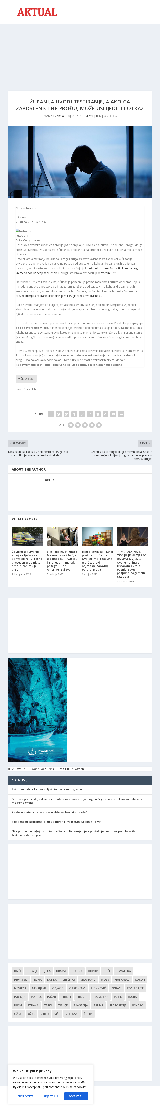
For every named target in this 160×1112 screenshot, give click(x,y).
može (105, 979)
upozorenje (117, 1005)
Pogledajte (135, 988)
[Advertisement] (80, 53)
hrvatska (123, 971)
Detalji (32, 971)
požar (51, 997)
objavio (58, 988)
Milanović (87, 979)
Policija (19, 997)
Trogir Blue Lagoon (71, 769)
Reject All (51, 1096)
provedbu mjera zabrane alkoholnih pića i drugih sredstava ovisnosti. (59, 296)
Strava (33, 1005)
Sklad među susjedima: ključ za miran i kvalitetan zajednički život (57, 822)
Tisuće (63, 1005)
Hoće (107, 971)
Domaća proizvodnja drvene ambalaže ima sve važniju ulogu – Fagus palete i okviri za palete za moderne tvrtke (77, 800)
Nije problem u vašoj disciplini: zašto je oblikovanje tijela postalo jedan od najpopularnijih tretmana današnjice (73, 833)
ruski (18, 1005)
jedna (37, 979)
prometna (100, 997)
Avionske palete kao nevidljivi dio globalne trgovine (47, 789)
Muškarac (122, 979)
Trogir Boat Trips (42, 769)
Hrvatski (21, 979)
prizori (82, 997)
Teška (48, 1005)
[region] (51, 1084)
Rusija (132, 997)
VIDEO (45, 1014)
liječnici (69, 979)
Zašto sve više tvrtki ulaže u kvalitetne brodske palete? (49, 812)
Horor (93, 971)
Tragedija (80, 1005)
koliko (52, 979)
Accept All (76, 1096)
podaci (116, 988)
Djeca (47, 971)
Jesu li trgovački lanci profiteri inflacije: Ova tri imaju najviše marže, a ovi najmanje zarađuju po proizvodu (97, 560)
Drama (61, 971)
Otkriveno (77, 988)
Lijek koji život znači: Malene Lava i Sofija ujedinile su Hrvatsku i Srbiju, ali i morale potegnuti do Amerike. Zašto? (62, 560)
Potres (36, 997)
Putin (118, 997)
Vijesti (89, 116)
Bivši (17, 971)
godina (77, 971)
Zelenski (72, 1014)
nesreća (20, 988)
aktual (60, 116)
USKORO (137, 1005)
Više (57, 1014)
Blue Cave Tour (18, 769)
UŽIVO (18, 1014)
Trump (98, 1005)
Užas (31, 1014)
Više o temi (26, 379)
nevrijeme (39, 988)
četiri (88, 1014)
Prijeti (66, 997)
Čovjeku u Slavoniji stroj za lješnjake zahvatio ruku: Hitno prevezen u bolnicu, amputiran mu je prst (27, 560)
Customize (25, 1096)
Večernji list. (108, 273)
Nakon (140, 979)
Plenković (98, 988)
